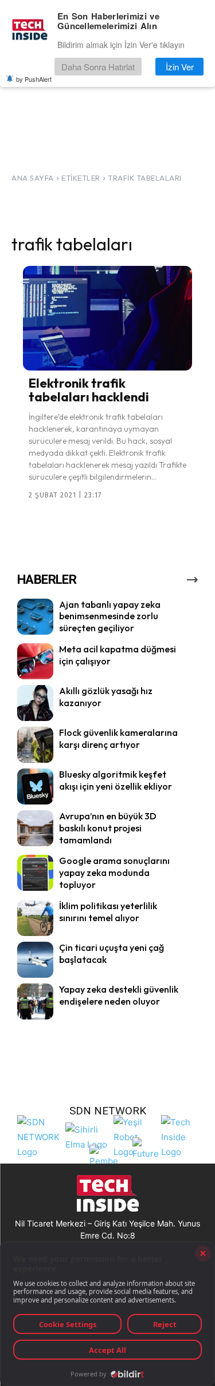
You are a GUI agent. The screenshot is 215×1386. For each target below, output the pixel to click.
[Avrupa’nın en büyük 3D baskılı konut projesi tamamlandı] (35, 828)
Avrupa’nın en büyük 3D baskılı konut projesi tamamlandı (108, 828)
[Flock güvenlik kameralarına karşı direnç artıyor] (35, 745)
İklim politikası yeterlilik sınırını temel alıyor (108, 911)
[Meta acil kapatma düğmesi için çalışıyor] (35, 661)
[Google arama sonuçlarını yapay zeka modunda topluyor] (35, 873)
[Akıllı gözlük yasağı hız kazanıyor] (35, 703)
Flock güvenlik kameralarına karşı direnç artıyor (118, 738)
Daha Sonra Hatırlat (98, 67)
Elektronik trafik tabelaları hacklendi (89, 390)
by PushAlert (34, 78)
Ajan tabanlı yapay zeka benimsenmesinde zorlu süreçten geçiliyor (110, 616)
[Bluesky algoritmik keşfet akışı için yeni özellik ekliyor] (35, 786)
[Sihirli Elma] (86, 1136)
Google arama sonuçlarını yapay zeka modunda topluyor (114, 872)
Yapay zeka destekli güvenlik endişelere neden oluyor (118, 995)
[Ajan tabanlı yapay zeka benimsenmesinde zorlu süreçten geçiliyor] (35, 617)
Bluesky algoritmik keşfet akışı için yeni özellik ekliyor (115, 780)
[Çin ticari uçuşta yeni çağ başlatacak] (35, 960)
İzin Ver (180, 67)
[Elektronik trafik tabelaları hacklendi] (107, 318)
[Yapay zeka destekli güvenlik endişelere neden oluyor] (35, 1001)
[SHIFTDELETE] (38, 1136)
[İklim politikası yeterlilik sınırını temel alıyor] (35, 918)
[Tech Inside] (182, 1136)
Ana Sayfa (32, 177)
